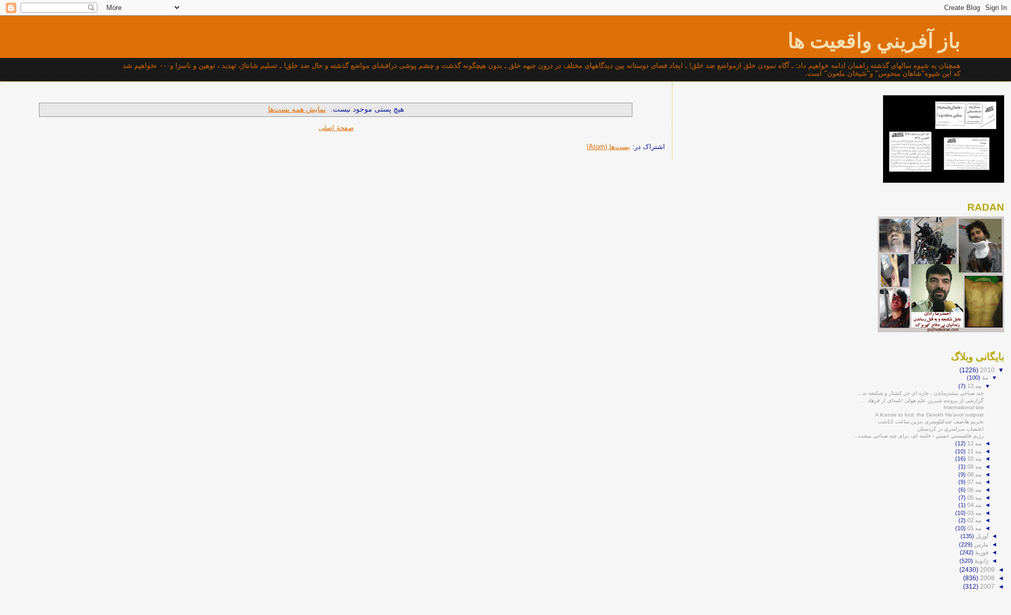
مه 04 (974, 505)
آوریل (981, 536)
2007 (986, 586)
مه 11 (974, 451)
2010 (986, 369)
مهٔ (984, 377)
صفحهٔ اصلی (336, 128)
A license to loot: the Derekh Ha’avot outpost (929, 415)
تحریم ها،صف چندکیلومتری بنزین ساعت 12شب (931, 421)
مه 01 (974, 528)
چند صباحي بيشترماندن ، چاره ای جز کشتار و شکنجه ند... (921, 393)
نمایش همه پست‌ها (297, 109)
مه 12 (974, 443)
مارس (980, 544)
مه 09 (974, 466)
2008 (986, 577)
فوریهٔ (981, 552)
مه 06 (974, 490)
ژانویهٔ (980, 561)
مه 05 (974, 497)
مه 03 (974, 513)
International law (964, 407)
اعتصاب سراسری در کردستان (950, 429)
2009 (986, 569)
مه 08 (974, 474)
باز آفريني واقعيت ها (874, 40)
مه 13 (974, 386)
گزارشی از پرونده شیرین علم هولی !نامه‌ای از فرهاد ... (922, 400)
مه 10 (974, 458)
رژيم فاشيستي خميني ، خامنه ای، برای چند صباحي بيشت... (919, 436)
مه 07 (974, 482)
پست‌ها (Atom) (608, 147)
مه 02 (974, 520)
